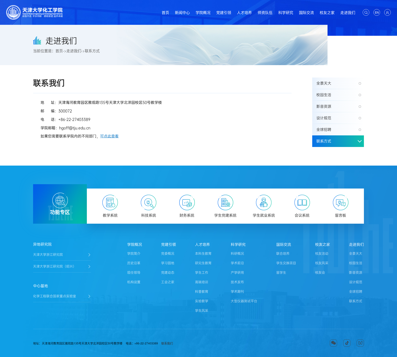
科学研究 (285, 12)
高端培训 (201, 282)
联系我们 (167, 343)
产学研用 (237, 272)
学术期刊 (237, 291)
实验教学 (201, 301)
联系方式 (92, 50)
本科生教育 (203, 253)
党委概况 (167, 253)
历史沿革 (133, 263)
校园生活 (323, 94)
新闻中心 (182, 12)
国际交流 (306, 12)
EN (377, 12)
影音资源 (323, 106)
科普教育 (201, 291)
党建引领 (223, 12)
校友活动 (321, 253)
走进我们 (347, 12)
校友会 (320, 272)
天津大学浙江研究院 (48, 254)
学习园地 (167, 263)
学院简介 (133, 253)
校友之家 (327, 12)
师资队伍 (265, 12)
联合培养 (282, 253)
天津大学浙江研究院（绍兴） (54, 266)
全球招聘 (323, 129)
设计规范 (323, 118)
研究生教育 (203, 263)
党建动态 (167, 272)
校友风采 (321, 263)
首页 (165, 12)
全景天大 (323, 83)
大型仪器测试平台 (244, 301)
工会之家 (167, 282)
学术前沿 (237, 263)
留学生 (281, 272)
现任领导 (133, 272)
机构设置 (133, 282)
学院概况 (203, 12)
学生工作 (201, 272)
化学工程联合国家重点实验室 (54, 296)
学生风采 (201, 310)
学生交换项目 (286, 263)
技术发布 (237, 282)
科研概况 (237, 253)
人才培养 (244, 12)
